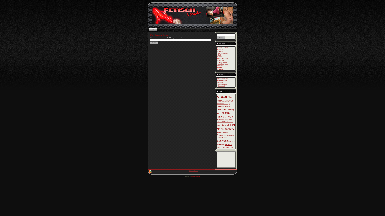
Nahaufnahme (226, 129)
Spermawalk (221, 86)
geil (218, 119)
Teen (218, 147)
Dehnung (220, 49)
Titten (223, 147)
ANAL (230, 97)
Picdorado (221, 82)
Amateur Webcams (223, 79)
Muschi (231, 124)
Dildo (229, 109)
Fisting (220, 57)
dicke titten (221, 109)
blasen (230, 100)
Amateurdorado (222, 80)
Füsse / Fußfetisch (223, 58)
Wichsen (231, 147)
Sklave (233, 141)
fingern (225, 117)
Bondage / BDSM (223, 47)
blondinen (220, 104)
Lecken (231, 121)
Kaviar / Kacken (222, 62)
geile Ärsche (225, 119)
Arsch (219, 101)
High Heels (221, 60)
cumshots (221, 107)
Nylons (220, 67)
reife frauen (224, 137)
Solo (219, 145)
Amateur (222, 96)
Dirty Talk (220, 51)
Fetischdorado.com (195, 176)
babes (224, 101)
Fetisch (224, 112)
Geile (220, 119)
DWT (219, 55)
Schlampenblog (222, 84)
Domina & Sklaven (223, 53)
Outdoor (229, 135)
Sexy (229, 141)
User (226, 147)
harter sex (225, 122)
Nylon (226, 132)
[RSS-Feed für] (150, 172)
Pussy (219, 137)
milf (221, 125)
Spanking (220, 69)
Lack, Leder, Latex (223, 64)
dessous (227, 106)
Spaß (223, 145)
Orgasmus (221, 135)
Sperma (228, 144)
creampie (227, 104)
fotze (230, 116)
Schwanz (222, 140)
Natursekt (220, 65)
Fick (230, 113)
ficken (220, 116)
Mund (224, 125)
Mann (218, 125)
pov (233, 135)
